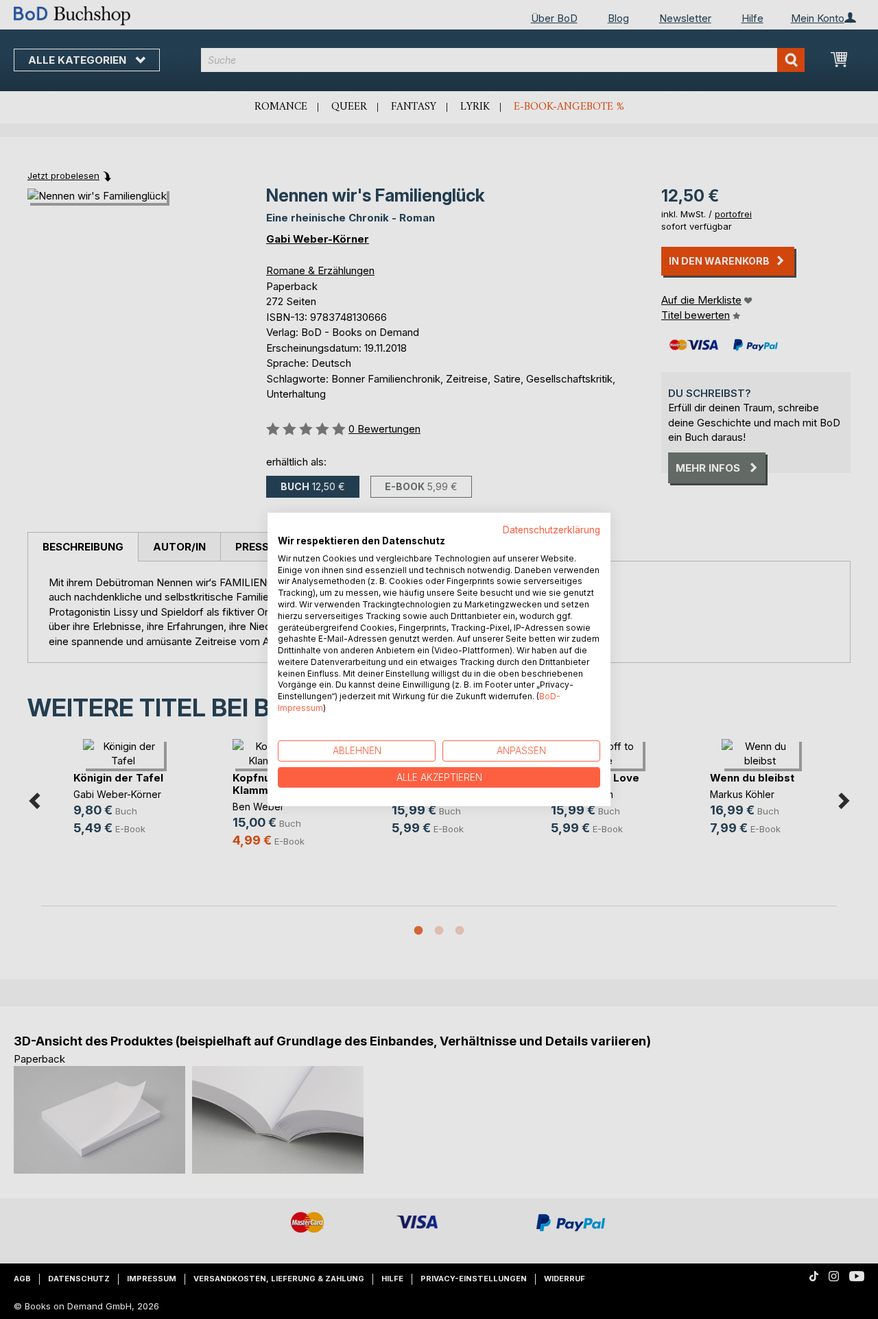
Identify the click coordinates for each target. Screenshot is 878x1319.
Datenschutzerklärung (551, 529)
